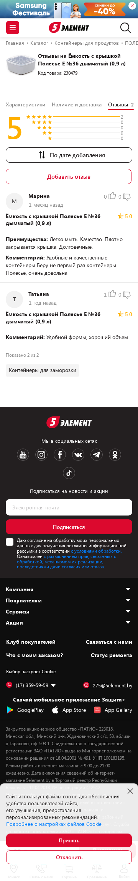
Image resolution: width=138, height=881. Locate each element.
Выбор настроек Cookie (31, 671)
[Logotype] (69, 27)
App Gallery (118, 709)
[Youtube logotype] (23, 455)
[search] (123, 27)
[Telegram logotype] (96, 455)
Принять (69, 840)
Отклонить (69, 857)
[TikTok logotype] (69, 473)
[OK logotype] (115, 455)
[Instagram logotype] (41, 455)
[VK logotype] (78, 455)
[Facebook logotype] (60, 455)
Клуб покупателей (31, 641)
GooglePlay (30, 709)
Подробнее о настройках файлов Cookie (54, 824)
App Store (74, 709)
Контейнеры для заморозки (42, 370)
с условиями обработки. (96, 551)
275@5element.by (112, 685)
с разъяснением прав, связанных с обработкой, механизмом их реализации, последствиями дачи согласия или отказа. (66, 561)
